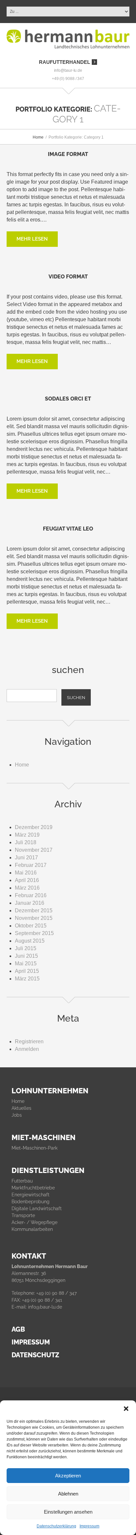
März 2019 (27, 835)
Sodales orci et (68, 399)
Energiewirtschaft (31, 1194)
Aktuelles (21, 1108)
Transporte (23, 1215)
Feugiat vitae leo (68, 529)
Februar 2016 (31, 895)
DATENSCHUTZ (35, 1355)
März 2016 (27, 888)
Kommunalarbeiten (32, 1229)
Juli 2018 (25, 842)
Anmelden (27, 1049)
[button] (126, 1408)
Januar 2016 (29, 903)
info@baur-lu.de (68, 70)
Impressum (89, 1526)
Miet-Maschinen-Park (34, 1148)
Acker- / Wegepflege (34, 1222)
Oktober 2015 (31, 925)
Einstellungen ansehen (68, 1512)
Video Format (68, 276)
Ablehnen (68, 1493)
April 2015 (27, 971)
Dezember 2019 (33, 827)
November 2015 (33, 918)
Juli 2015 (25, 948)
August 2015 (30, 941)
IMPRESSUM (31, 1342)
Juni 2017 (26, 857)
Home (38, 137)
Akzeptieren (68, 1475)
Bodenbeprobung (31, 1201)
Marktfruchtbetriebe (33, 1187)
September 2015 (34, 933)
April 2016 (27, 880)
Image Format (68, 154)
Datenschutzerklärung (56, 1526)
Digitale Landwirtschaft (37, 1208)
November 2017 (33, 850)
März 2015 (27, 978)
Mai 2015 (26, 963)
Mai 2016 (26, 872)
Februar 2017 (31, 865)
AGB (18, 1329)
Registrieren (29, 1041)
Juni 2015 (26, 956)
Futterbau (22, 1181)
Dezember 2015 (33, 910)
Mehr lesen (32, 239)
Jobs (17, 1115)
